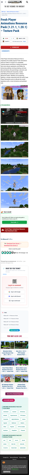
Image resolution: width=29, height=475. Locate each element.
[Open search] (27, 2)
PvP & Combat (21, 426)
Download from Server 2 (11, 245)
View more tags (15, 330)
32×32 (23, 440)
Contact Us (6, 457)
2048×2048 (22, 448)
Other (4, 426)
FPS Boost (22, 415)
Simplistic (14, 430)
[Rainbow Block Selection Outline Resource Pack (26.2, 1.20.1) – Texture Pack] (21, 378)
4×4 (4, 440)
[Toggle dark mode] (5, 2)
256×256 (22, 444)
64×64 (4, 444)
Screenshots (5, 51)
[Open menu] (2, 2)
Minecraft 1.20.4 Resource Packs (11, 324)
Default (5, 415)
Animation (6, 411)
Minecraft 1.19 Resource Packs (11, 315)
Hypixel (5, 423)
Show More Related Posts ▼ (14, 393)
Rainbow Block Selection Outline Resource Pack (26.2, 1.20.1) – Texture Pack (21, 386)
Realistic (5, 430)
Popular (12, 426)
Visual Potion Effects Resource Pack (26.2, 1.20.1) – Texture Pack (7, 369)
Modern (22, 423)
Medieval (14, 423)
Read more (15, 469)
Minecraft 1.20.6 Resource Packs (11, 327)
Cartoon (14, 411)
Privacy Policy (22, 457)
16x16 (24, 41)
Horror (23, 419)
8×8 (10, 440)
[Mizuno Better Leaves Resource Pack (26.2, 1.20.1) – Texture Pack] (21, 361)
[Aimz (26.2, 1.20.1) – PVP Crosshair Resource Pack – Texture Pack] (21, 345)
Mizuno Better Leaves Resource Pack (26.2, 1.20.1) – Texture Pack (21, 369)
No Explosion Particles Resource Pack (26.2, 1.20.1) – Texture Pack (7, 386)
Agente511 (7, 41)
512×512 (5, 448)
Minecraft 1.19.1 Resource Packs (11, 318)
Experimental (13, 415)
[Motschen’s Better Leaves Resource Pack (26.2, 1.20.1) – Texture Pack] (7, 345)
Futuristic (5, 419)
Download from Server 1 (13, 243)
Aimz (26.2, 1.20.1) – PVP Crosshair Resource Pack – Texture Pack (21, 353)
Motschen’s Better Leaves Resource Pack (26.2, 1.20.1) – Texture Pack (7, 353)
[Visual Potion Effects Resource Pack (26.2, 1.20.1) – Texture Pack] (7, 361)
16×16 (16, 440)
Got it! (7, 472)
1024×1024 (14, 448)
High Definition (15, 419)
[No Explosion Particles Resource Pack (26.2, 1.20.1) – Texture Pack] (7, 378)
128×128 (13, 444)
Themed (23, 430)
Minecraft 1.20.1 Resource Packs (11, 321)
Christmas (22, 411)
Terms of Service (14, 457)
